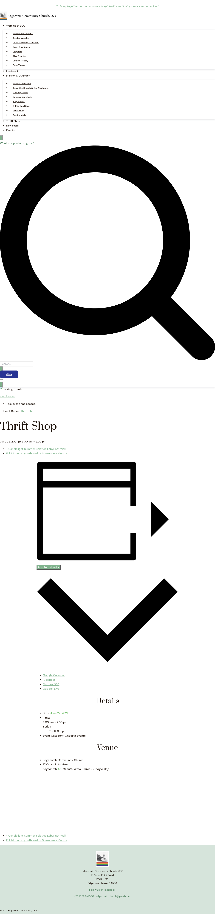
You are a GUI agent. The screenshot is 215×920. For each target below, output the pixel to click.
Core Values (19, 65)
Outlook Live (51, 689)
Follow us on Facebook (102, 889)
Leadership (12, 71)
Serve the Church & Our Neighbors (30, 88)
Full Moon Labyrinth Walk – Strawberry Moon (36, 453)
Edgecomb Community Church (63, 760)
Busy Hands (19, 101)
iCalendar (49, 680)
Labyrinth (17, 51)
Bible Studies (19, 56)
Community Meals (22, 97)
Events (10, 130)
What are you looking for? (17, 143)
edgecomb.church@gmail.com (113, 896)
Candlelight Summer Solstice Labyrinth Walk (36, 449)
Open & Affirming (22, 47)
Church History (20, 60)
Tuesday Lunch (20, 92)
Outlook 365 (51, 684)
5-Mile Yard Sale (21, 106)
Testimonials (19, 115)
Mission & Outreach (18, 75)
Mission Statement (23, 33)
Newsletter (12, 125)
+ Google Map (100, 769)
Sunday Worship (21, 38)
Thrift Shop (18, 110)
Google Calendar (54, 675)
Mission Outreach (22, 83)
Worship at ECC (15, 25)
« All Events (7, 396)
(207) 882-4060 (84, 896)
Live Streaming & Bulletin (26, 42)
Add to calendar (48, 567)
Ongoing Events (75, 736)
